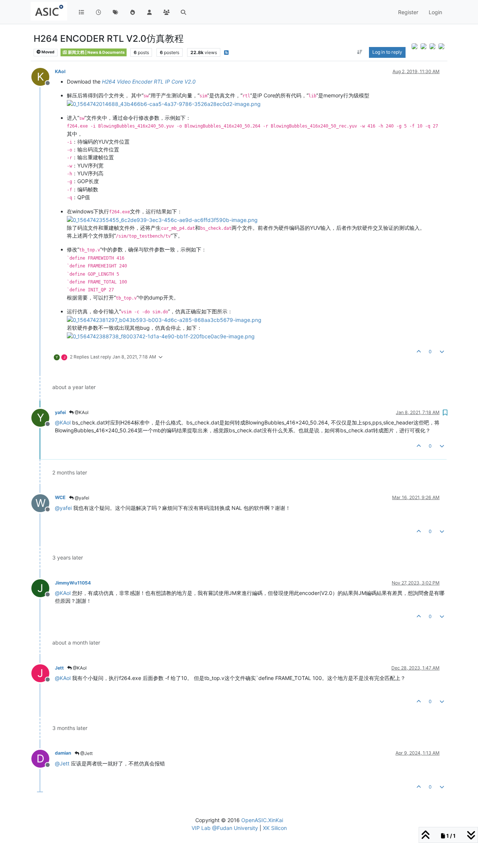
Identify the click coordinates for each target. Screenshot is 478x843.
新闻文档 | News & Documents (96, 52)
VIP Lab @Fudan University (225, 828)
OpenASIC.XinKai (262, 820)
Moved (48, 52)
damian (63, 753)
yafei (60, 412)
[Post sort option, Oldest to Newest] (360, 52)
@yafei (81, 498)
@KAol (81, 412)
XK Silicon (275, 828)
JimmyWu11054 (73, 583)
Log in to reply (387, 52)
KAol (60, 71)
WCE (60, 497)
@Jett (86, 753)
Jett (59, 668)
